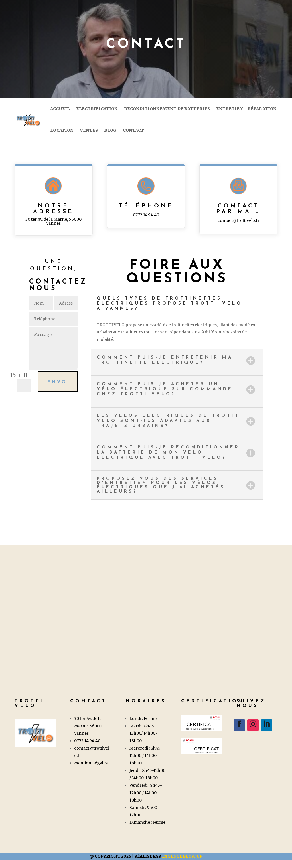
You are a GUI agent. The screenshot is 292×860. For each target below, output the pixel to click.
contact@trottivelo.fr (238, 220)
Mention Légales (91, 763)
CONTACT (133, 130)
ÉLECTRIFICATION (97, 108)
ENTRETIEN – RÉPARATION (246, 108)
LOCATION (62, 130)
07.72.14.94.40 (146, 214)
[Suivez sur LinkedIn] (266, 725)
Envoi (58, 382)
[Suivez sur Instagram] (253, 725)
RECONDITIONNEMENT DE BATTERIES (167, 108)
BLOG (110, 130)
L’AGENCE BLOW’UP (182, 856)
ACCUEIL (60, 108)
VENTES (89, 130)
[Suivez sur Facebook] (239, 725)
